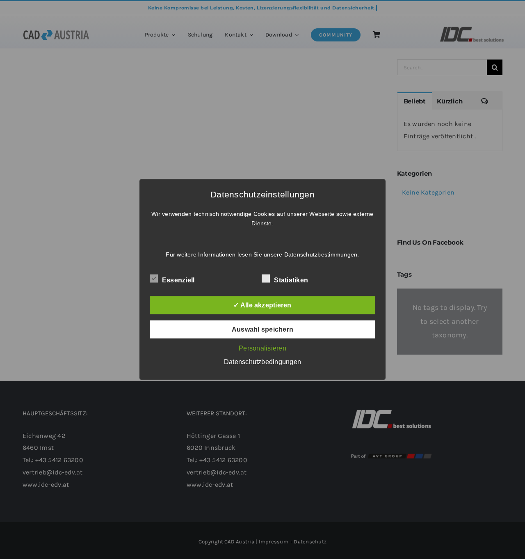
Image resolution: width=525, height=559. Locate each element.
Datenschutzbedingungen (262, 361)
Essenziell (178, 280)
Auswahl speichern (262, 329)
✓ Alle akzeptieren (262, 305)
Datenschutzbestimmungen (321, 254)
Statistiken (291, 280)
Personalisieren (262, 348)
